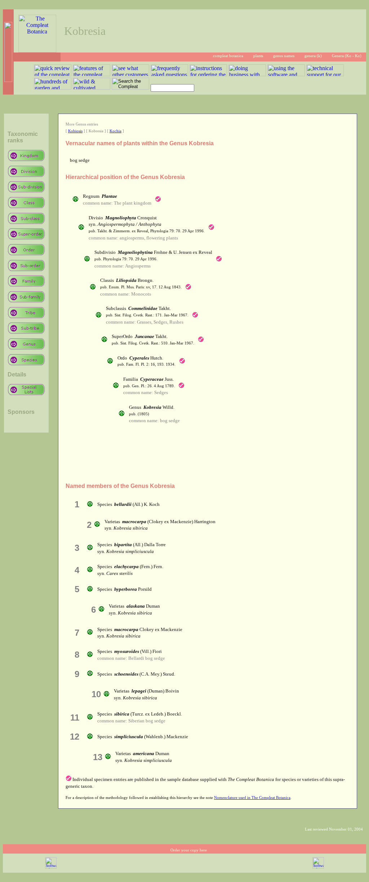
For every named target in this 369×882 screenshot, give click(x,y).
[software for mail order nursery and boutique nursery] (51, 867)
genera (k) (313, 56)
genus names (283, 56)
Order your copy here (188, 850)
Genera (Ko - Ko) (346, 56)
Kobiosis (75, 131)
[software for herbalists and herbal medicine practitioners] (318, 867)
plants (258, 56)
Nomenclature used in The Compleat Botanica (252, 798)
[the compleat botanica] (37, 50)
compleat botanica (228, 56)
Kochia (115, 131)
